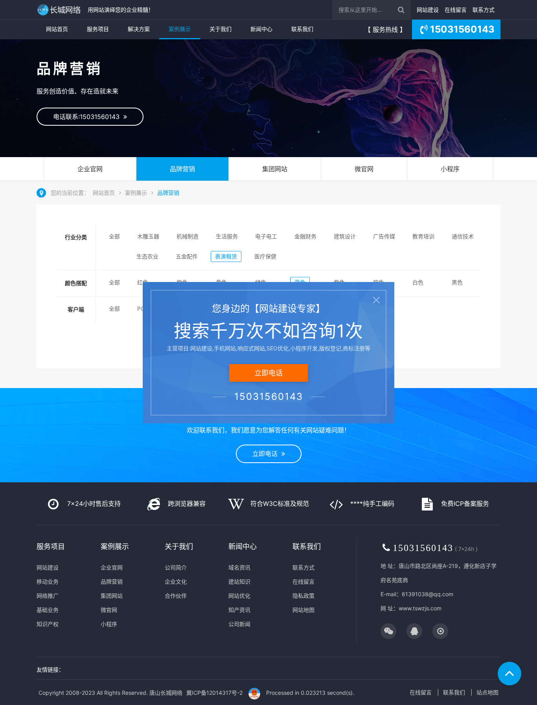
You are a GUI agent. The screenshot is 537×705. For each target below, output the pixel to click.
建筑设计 (345, 236)
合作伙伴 (176, 595)
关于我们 (221, 29)
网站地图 (303, 609)
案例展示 (180, 29)
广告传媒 (384, 236)
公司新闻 (239, 624)
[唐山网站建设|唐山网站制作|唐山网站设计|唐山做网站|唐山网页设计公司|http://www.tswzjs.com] (60, 9)
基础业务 (48, 609)
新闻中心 (261, 29)
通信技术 (463, 236)
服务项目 (98, 29)
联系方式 (484, 9)
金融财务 (305, 236)
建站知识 (239, 581)
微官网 (364, 169)
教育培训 (423, 236)
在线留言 (456, 9)
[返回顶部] (509, 673)
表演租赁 (226, 256)
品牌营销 (182, 169)
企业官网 (90, 169)
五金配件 (187, 256)
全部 (114, 236)
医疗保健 (265, 256)
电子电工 (266, 236)
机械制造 (188, 236)
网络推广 (48, 595)
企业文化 (176, 581)
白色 (417, 282)
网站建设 (428, 9)
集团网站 (274, 169)
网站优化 (239, 595)
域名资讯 (239, 567)
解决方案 (139, 29)
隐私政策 (303, 595)
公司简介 (176, 567)
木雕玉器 (148, 236)
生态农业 (147, 256)
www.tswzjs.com (420, 608)
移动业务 (48, 581)
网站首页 (57, 29)
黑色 (457, 282)
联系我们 (302, 29)
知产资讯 (239, 609)
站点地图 (487, 692)
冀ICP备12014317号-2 (214, 692)
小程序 (450, 169)
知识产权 (48, 624)
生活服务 (227, 236)
